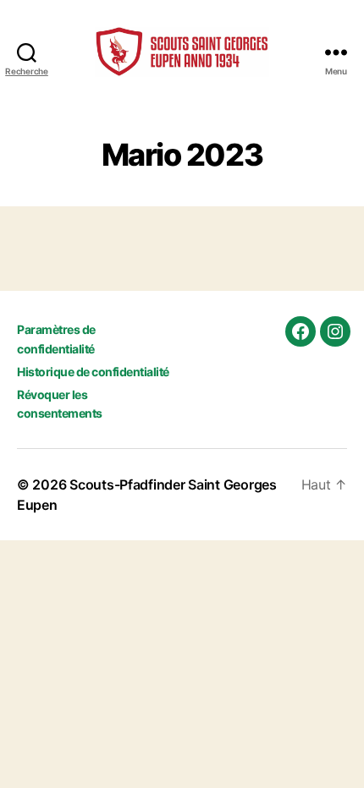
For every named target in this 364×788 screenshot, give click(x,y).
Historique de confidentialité (93, 371)
